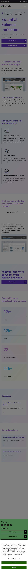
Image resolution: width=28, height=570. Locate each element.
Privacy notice (19, 549)
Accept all (14, 567)
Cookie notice (11, 549)
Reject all (14, 562)
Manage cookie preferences (14, 558)
